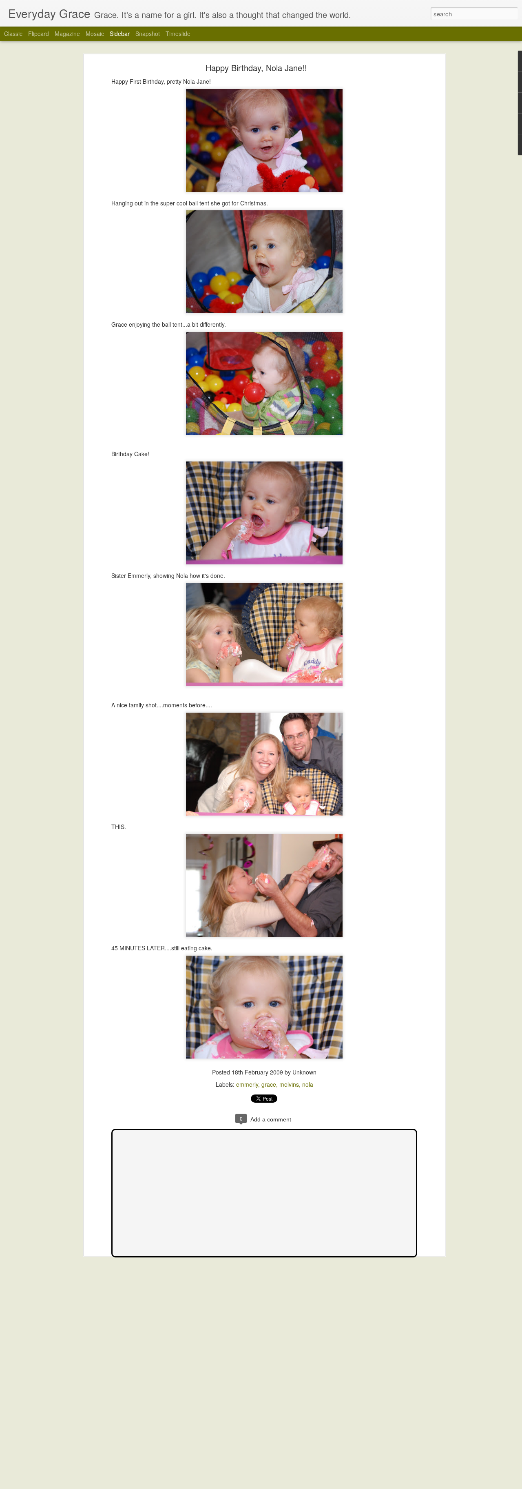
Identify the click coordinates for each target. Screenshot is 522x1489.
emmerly (247, 1084)
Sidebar (120, 33)
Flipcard (38, 33)
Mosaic (95, 33)
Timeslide (178, 33)
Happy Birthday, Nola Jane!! (256, 68)
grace (268, 1084)
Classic (13, 33)
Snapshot (147, 33)
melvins (289, 1084)
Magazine (67, 33)
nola (307, 1084)
